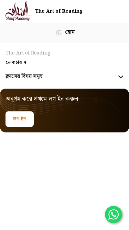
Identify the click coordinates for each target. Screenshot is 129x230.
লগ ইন (19, 119)
